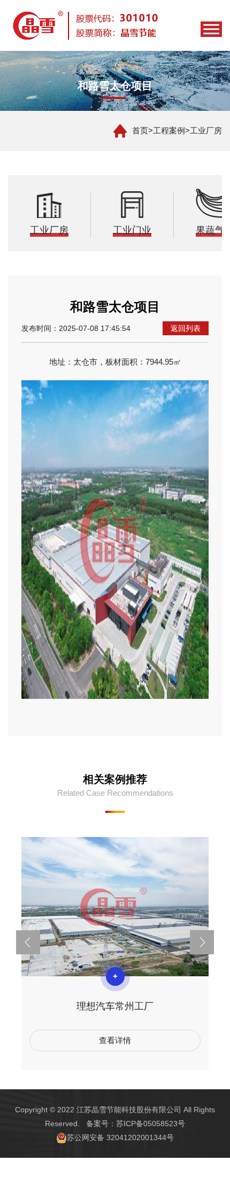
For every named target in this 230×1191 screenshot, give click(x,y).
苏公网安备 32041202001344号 (120, 1137)
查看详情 (115, 1040)
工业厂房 (206, 130)
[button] (28, 942)
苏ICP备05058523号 (150, 1123)
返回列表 (186, 328)
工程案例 (169, 130)
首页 (140, 130)
